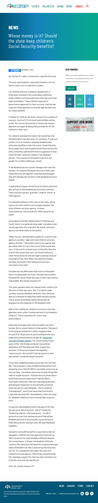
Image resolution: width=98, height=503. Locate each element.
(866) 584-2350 (51, 493)
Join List (71, 88)
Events (35, 6)
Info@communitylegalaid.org (69, 493)
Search (88, 6)
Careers (71, 485)
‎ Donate (79, 6)
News (69, 6)
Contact (90, 485)
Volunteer (48, 6)
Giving (60, 6)
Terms (80, 485)
